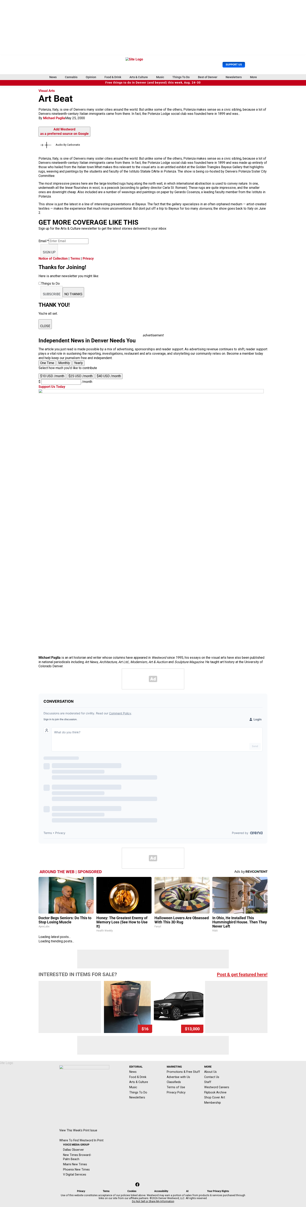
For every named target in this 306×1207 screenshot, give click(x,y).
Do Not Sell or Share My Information (153, 1201)
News (53, 77)
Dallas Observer (73, 1149)
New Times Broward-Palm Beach (77, 1157)
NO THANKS (73, 294)
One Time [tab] (47, 363)
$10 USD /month (52, 376)
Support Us (234, 64)
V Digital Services (74, 1174)
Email (44, 241)
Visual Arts (47, 91)
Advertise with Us (178, 1077)
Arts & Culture (138, 77)
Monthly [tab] (64, 363)
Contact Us (211, 1077)
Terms (75, 258)
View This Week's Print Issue (78, 1130)
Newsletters (234, 77)
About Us (210, 1071)
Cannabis (71, 77)
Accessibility (161, 1191)
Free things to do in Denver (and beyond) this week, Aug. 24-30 (153, 82)
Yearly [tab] (78, 363)
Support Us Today (52, 387)
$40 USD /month (109, 376)
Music (160, 77)
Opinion (91, 77)
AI (187, 1191)
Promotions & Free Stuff (183, 1071)
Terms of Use (176, 1087)
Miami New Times (75, 1164)
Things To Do (181, 77)
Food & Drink (112, 77)
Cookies (131, 1191)
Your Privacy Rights (218, 1191)
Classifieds (174, 1082)
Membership (212, 1102)
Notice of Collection (53, 258)
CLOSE (45, 326)
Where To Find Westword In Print (81, 1140)
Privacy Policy (176, 1092)
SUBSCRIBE (51, 294)
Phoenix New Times (76, 1169)
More (253, 77)
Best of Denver (207, 77)
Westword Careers (216, 1087)
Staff (207, 1082)
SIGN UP (49, 252)
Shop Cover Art (214, 1097)
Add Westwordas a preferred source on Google (64, 131)
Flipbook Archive (215, 1092)
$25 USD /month (80, 376)
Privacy (88, 258)
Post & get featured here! (242, 974)
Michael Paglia (54, 118)
